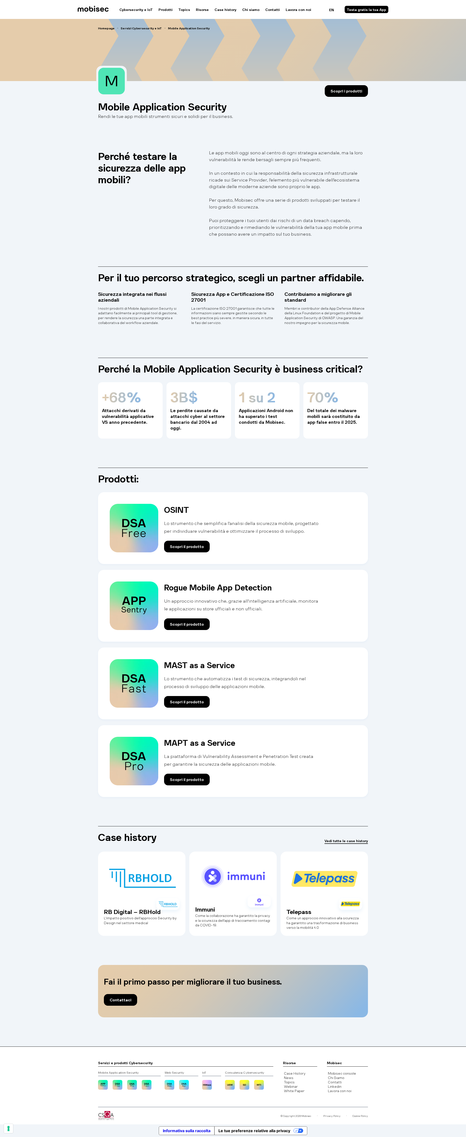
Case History (295, 1073)
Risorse (202, 9)
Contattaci (120, 999)
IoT (204, 1072)
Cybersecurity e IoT (136, 9)
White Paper (294, 1090)
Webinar (291, 1086)
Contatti (272, 9)
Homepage (106, 28)
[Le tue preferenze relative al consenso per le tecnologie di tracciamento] (8, 1128)
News (288, 1077)
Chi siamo (250, 9)
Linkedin (334, 1086)
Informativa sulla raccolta (186, 1130)
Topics (184, 9)
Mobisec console (342, 1073)
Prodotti (165, 9)
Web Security (174, 1072)
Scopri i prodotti (346, 90)
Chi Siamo (336, 1077)
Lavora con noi (298, 9)
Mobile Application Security (118, 1072)
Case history (225, 9)
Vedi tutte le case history (346, 840)
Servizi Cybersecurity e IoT (141, 28)
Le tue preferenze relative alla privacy (254, 1130)
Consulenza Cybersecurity (244, 1072)
